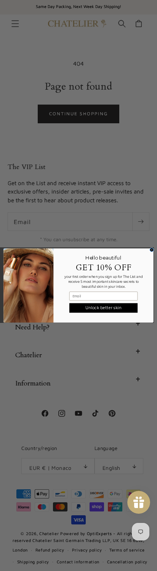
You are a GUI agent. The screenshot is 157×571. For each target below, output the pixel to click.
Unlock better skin (103, 307)
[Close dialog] (151, 250)
